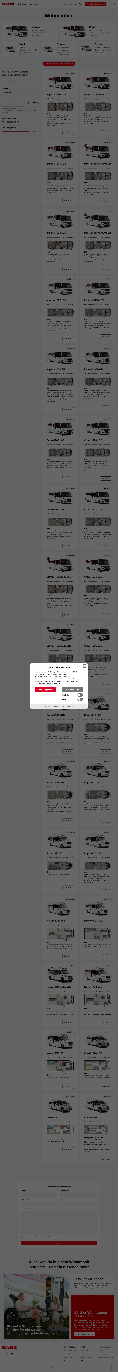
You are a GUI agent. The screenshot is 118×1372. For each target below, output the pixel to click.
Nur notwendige (72, 690)
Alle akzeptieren (45, 690)
